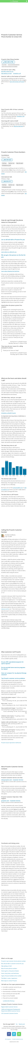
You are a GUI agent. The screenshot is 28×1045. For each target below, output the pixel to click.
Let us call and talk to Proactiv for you (13, 239)
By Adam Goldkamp (10, 535)
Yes (17, 1024)
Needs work (22, 1024)
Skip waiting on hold (6, 73)
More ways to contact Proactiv (9, 980)
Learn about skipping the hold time (10, 271)
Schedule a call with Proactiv (8, 413)
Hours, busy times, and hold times (10, 973)
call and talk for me (18, 487)
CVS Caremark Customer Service (9, 1013)
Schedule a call (17, 73)
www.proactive (5, 609)
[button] (26, 1)
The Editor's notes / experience (9, 978)
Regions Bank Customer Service (9, 1007)
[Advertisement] (14, 96)
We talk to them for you (7, 71)
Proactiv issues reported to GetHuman (11, 742)
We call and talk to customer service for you (12, 963)
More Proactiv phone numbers (9, 968)
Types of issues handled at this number (11, 976)
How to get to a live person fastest (10, 971)
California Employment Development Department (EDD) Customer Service (10, 1010)
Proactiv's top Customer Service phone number (13, 961)
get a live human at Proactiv (17, 81)
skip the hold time (18, 126)
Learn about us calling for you (9, 252)
